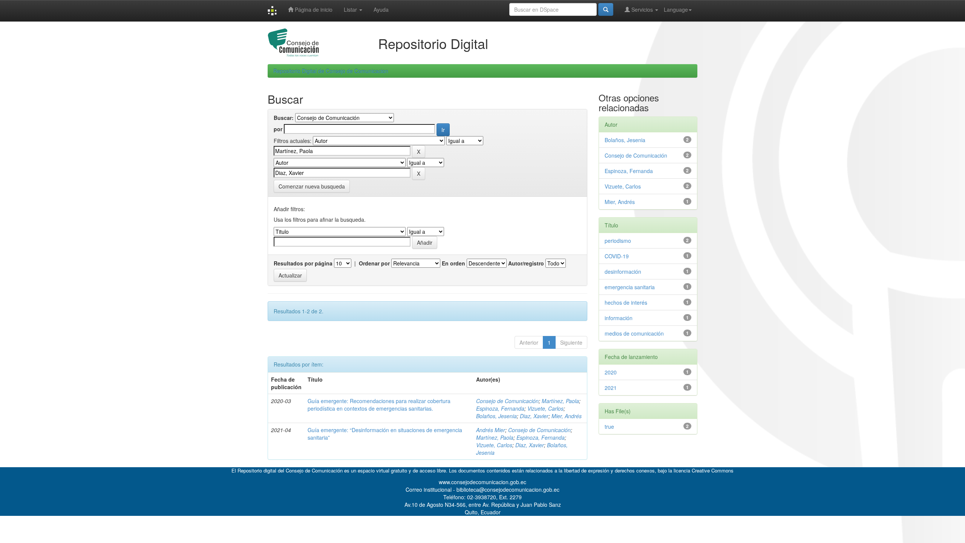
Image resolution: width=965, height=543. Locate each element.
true (609, 426)
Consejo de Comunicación (507, 401)
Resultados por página (303, 263)
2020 (611, 372)
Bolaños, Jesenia (496, 416)
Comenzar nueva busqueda (312, 186)
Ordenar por (374, 263)
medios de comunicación (634, 333)
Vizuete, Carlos (545, 408)
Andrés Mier (490, 430)
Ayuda (381, 9)
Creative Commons (713, 470)
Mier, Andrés (566, 416)
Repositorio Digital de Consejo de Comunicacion (330, 71)
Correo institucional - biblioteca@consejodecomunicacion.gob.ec (482, 489)
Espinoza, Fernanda (500, 408)
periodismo (618, 240)
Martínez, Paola (560, 401)
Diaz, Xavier (534, 416)
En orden (453, 263)
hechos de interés (626, 302)
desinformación (623, 271)
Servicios (642, 9)
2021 (611, 387)
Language (676, 9)
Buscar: (284, 117)
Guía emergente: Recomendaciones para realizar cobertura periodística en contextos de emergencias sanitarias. (379, 404)
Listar (351, 9)
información (619, 318)
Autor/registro (526, 263)
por (278, 129)
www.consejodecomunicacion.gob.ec (482, 482)
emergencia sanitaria (630, 287)
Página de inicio (312, 9)
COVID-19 (617, 256)
